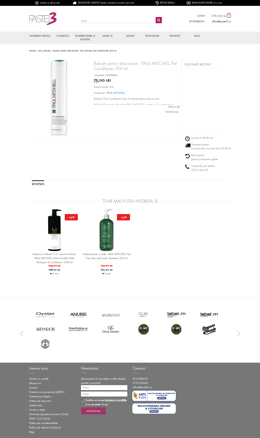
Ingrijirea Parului (40, 35)
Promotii (175, 35)
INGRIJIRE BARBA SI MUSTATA (85, 37)
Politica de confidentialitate (43, 423)
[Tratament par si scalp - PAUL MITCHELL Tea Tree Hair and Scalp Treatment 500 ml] (106, 230)
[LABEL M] (176, 314)
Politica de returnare (40, 401)
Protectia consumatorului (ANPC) (47, 392)
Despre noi (35, 383)
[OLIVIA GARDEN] (111, 329)
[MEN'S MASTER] (45, 343)
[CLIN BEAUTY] (143, 314)
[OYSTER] (45, 314)
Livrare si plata (37, 409)
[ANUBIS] (78, 314)
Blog (197, 35)
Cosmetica (62, 35)
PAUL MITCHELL (116, 93)
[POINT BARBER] (143, 329)
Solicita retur (35, 405)
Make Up (107, 35)
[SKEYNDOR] (45, 329)
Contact (33, 387)
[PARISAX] (78, 329)
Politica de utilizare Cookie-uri (45, 427)
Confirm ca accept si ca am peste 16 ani (106, 402)
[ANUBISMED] (111, 314)
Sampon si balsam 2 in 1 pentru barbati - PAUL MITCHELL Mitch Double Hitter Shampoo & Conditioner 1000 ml (54, 258)
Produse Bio (152, 35)
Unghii (130, 35)
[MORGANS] (209, 329)
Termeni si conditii (38, 378)
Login (201, 15)
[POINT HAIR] (176, 329)
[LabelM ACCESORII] (209, 314)
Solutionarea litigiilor (40, 396)
